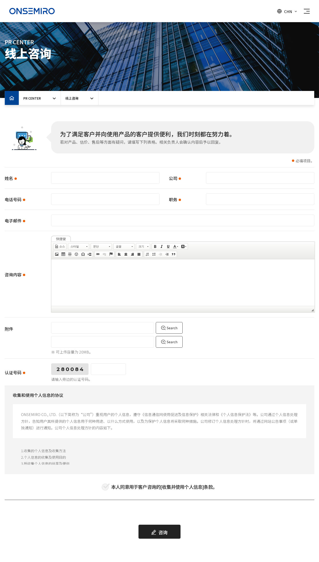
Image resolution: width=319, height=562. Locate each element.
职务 (173, 199)
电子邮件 (13, 221)
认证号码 (13, 372)
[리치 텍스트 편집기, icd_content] (183, 282)
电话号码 (13, 199)
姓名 (9, 178)
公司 (173, 178)
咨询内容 (13, 274)
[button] (59, 246)
